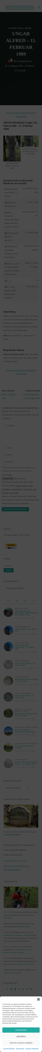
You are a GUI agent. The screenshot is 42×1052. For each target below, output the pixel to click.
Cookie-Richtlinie (9, 1048)
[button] (38, 999)
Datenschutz (20, 1048)
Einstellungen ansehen (21, 1043)
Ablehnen (21, 1036)
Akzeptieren (21, 1030)
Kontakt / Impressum (32, 1048)
